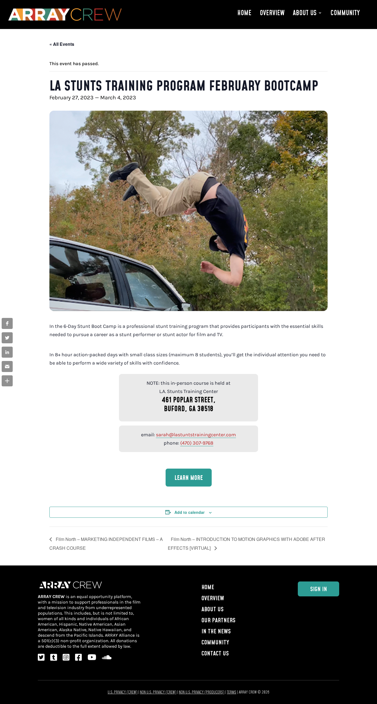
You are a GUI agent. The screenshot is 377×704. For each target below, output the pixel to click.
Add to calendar (189, 512)
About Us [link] (305, 13)
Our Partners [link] (218, 620)
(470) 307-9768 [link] (196, 443)
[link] (7, 323)
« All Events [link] (61, 44)
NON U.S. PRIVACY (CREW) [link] (158, 692)
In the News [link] (216, 631)
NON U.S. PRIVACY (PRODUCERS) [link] (201, 692)
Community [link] (345, 13)
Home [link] (244, 13)
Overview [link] (272, 13)
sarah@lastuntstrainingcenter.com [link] (196, 435)
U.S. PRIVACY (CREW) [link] (122, 692)
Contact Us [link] (215, 653)
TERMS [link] (231, 692)
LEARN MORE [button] (188, 477)
